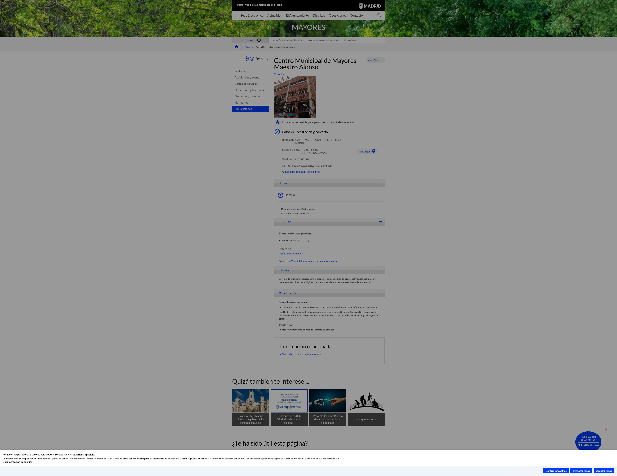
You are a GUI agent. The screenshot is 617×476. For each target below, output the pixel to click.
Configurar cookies (556, 470)
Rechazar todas (581, 470)
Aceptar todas (604, 470)
